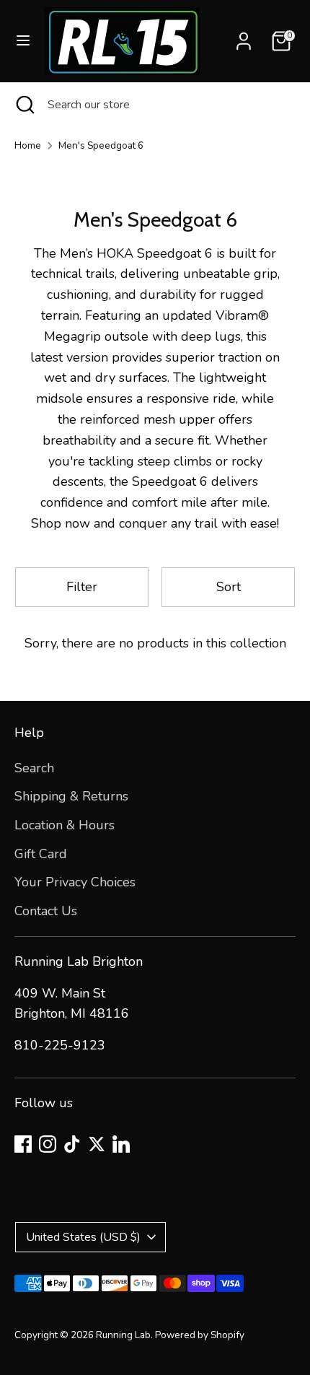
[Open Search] (24, 105)
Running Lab (123, 1335)
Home (27, 145)
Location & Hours (64, 825)
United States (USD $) (83, 1237)
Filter (81, 586)
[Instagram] (47, 1144)
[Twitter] (96, 1144)
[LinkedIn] (121, 1144)
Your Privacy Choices (75, 882)
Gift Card (40, 854)
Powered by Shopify (199, 1335)
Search (34, 768)
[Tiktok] (72, 1144)
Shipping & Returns (71, 796)
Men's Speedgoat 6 (100, 145)
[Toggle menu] (23, 41)
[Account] (243, 36)
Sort (228, 586)
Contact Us (45, 911)
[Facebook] (23, 1144)
